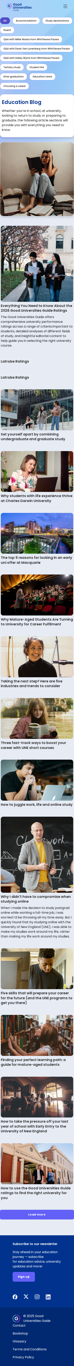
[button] (65, 7)
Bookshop (20, 1333)
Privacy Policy (23, 1357)
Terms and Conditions (30, 1349)
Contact (19, 1325)
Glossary (19, 1341)
